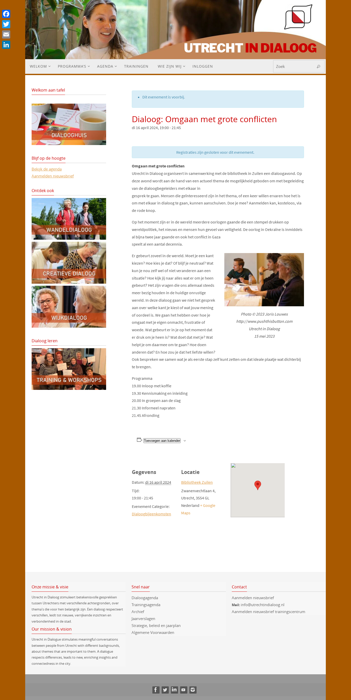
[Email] (6, 34)
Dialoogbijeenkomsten (151, 513)
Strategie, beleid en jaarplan (156, 625)
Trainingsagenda (146, 604)
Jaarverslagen (143, 618)
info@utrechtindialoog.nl (262, 604)
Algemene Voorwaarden (153, 632)
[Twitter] (165, 689)
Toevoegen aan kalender (162, 441)
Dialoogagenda (145, 597)
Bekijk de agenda (47, 169)
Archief (138, 611)
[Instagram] (192, 689)
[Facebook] (155, 689)
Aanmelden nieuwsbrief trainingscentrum (269, 611)
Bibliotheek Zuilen (197, 482)
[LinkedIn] (174, 689)
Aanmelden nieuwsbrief (53, 175)
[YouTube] (183, 689)
